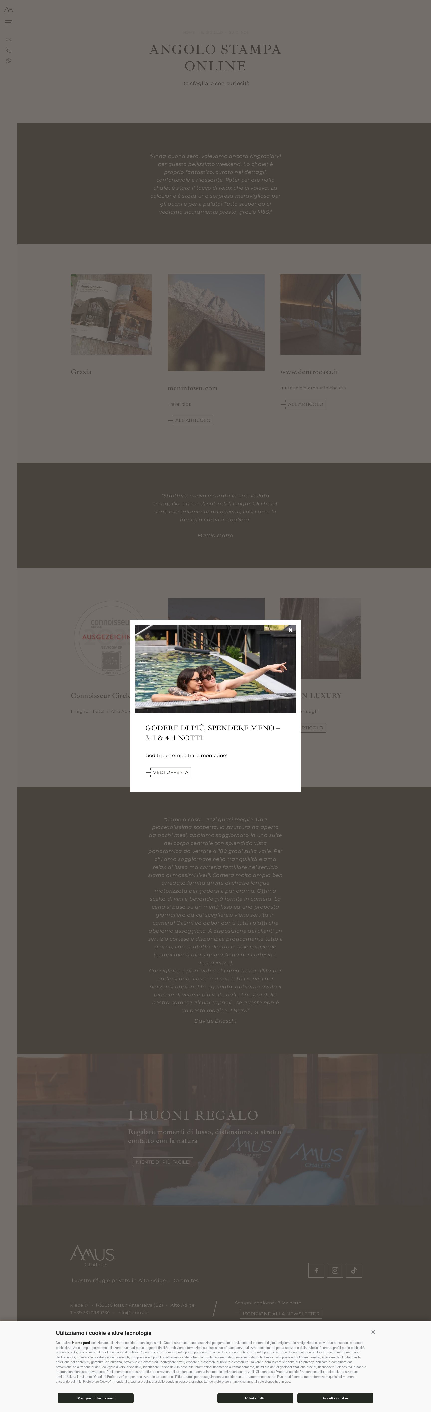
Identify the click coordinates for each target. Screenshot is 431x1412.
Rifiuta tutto (255, 1398)
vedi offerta (171, 772)
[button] (373, 1332)
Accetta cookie (335, 1398)
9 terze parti (81, 1343)
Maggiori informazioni (95, 1398)
